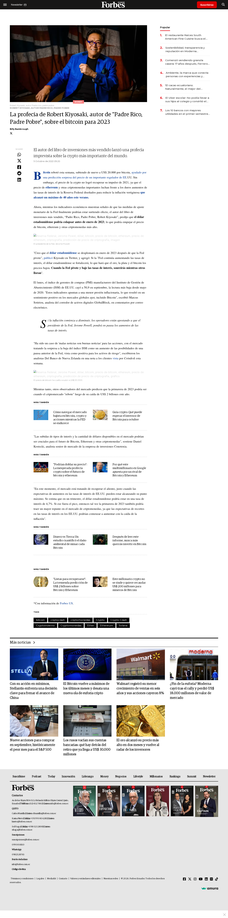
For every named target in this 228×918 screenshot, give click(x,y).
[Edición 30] (109, 801)
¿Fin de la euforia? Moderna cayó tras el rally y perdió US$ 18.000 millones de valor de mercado (192, 691)
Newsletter (209, 776)
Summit (191, 776)
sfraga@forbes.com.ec (22, 830)
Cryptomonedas (71, 625)
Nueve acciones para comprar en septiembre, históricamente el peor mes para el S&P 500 (32, 745)
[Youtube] (201, 879)
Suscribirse (206, 4)
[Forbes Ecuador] (114, 5)
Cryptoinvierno (45, 625)
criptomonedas (80, 620)
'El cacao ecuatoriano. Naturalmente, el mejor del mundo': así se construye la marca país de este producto (187, 87)
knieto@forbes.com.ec (22, 822)
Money (104, 776)
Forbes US (66, 603)
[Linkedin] (19, 180)
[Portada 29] (133, 801)
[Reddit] (19, 173)
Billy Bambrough (19, 129)
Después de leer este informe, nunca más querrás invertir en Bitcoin (129, 541)
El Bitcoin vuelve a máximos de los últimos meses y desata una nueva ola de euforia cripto (86, 688)
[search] (223, 5)
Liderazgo (87, 776)
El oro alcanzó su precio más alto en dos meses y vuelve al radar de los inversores (138, 745)
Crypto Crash (118, 620)
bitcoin (40, 620)
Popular (165, 27)
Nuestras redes (110, 879)
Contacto (63, 879)
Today (51, 776)
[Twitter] (19, 161)
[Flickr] (211, 879)
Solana (123, 625)
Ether (90, 625)
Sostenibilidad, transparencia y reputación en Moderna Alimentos (185, 49)
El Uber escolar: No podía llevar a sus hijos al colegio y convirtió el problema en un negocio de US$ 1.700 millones (187, 99)
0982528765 (18, 855)
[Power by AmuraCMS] (209, 888)
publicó (48, 258)
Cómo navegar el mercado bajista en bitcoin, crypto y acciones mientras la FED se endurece (70, 418)
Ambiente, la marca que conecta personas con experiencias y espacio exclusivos (187, 74)
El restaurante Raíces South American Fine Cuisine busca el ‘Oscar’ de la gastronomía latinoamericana (185, 37)
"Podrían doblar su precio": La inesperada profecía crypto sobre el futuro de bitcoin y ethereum (70, 470)
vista (115, 358)
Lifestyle (138, 776)
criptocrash (58, 620)
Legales (40, 879)
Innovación (68, 776)
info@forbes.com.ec (59, 804)
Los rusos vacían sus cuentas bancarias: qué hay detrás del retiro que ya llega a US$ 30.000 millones (86, 747)
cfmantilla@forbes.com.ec (44, 813)
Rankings (175, 776)
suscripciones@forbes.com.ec (25, 840)
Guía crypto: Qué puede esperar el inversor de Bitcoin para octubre (127, 416)
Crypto (100, 620)
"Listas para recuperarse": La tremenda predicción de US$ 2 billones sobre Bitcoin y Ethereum (70, 585)
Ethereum (106, 625)
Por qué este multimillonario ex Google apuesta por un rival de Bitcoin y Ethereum (129, 470)
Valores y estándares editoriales (85, 879)
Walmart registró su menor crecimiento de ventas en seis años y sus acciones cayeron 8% (140, 688)
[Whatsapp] (19, 155)
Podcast (36, 776)
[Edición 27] (182, 801)
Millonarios (156, 776)
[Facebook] (19, 167)
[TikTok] (216, 879)
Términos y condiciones (22, 879)
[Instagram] (195, 879)
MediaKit (51, 879)
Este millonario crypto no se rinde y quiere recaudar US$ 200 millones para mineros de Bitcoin (129, 585)
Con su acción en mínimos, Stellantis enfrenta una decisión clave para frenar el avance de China (33, 691)
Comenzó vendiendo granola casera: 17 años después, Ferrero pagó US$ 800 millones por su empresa (186, 62)
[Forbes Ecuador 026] (206, 801)
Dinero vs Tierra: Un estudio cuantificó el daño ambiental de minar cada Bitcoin (69, 542)
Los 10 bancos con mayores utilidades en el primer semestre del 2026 (186, 112)
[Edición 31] (84, 801)
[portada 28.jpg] (157, 801)
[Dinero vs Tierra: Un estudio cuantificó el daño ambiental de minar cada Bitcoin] (41, 539)
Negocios (121, 776)
